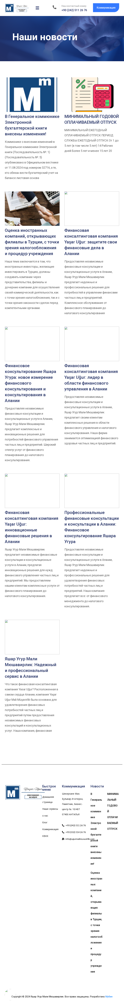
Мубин (109, 996)
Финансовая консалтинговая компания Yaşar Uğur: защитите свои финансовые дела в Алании (91, 242)
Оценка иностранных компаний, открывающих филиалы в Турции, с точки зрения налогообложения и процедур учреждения (32, 242)
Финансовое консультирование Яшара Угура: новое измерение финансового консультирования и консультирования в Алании (30, 383)
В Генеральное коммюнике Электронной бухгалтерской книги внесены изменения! (96, 828)
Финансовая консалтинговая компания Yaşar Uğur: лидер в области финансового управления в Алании (91, 377)
